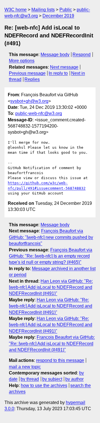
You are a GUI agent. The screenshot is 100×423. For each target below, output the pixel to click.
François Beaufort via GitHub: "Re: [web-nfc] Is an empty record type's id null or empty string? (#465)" (50, 256)
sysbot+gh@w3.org (29, 101)
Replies (32, 79)
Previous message (27, 73)
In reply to (58, 73)
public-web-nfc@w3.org (38, 113)
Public (65, 9)
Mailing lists (43, 9)
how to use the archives (44, 385)
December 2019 (58, 15)
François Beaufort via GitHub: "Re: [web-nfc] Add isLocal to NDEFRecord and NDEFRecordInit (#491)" (52, 343)
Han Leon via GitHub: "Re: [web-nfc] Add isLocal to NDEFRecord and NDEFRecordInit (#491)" (51, 287)
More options (21, 60)
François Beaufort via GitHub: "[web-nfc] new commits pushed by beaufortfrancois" (51, 237)
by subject (52, 379)
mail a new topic (25, 366)
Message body (55, 54)
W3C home (15, 9)
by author (74, 379)
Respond (81, 54)
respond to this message (60, 360)
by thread (30, 379)
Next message (64, 67)
